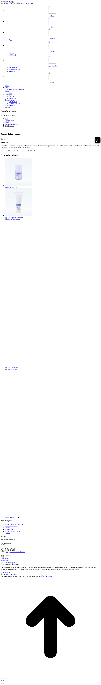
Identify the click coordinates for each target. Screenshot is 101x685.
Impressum (4, 560)
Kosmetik (26, 151)
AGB (2, 557)
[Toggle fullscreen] (5, 678)
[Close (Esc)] (1, 678)
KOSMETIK (9, 529)
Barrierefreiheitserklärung (9, 562)
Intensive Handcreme (11, 217)
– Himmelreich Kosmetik (12, 531)
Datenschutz (4, 559)
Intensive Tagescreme (12, 367)
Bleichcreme (9, 187)
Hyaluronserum (10, 517)
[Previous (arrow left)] (1, 680)
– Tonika (7, 528)
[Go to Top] (50, 676)
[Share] (3, 678)
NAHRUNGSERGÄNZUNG (14, 524)
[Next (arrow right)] (3, 680)
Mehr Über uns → (6, 572)
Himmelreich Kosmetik (15, 151)
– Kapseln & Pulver (11, 526)
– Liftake (7, 533)
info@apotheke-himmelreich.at (15, 552)
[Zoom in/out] (7, 678)
